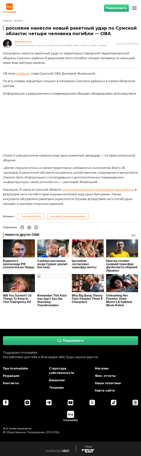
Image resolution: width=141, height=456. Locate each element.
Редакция (11, 376)
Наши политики (108, 383)
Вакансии (57, 380)
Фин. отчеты (105, 376)
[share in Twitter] (29, 227)
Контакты (11, 383)
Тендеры (56, 387)
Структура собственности (61, 371)
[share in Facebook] (22, 227)
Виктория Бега (23, 41)
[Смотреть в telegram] (49, 402)
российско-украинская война (68, 216)
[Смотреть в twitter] (92, 402)
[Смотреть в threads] (135, 402)
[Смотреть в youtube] (70, 402)
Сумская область (31, 216)
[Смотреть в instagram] (27, 402)
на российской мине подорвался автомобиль (97, 189)
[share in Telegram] (36, 227)
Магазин (102, 368)
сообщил (23, 73)
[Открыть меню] (134, 8)
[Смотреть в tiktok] (113, 402)
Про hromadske (15, 368)
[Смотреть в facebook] (5, 402)
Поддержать (116, 8)
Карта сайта (105, 390)
